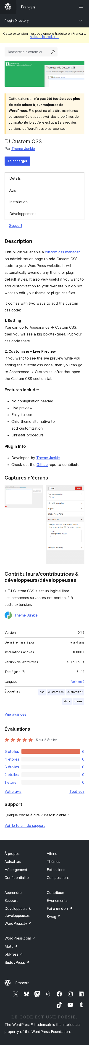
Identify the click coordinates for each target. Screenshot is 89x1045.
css (42, 692)
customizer (75, 692)
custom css (56, 692)
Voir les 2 (77, 681)
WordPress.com (20, 938)
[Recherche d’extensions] (53, 51)
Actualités (13, 861)
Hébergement (16, 869)
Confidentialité (17, 877)
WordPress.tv (18, 923)
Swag (54, 916)
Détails (15, 178)
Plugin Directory (17, 20)
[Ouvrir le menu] (81, 7)
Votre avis (13, 791)
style (67, 701)
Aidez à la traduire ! (44, 37)
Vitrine (52, 853)
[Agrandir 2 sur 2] (78, 491)
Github (42, 464)
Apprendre (13, 892)
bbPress (14, 954)
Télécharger (17, 161)
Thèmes (53, 861)
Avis (12, 190)
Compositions (58, 877)
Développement (22, 213)
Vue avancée (15, 714)
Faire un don (59, 908)
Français (22, 983)
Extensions (56, 869)
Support (15, 225)
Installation (18, 202)
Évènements (57, 900)
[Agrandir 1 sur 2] (36, 491)
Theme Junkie (23, 148)
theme (78, 701)
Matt (11, 946)
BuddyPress (17, 962)
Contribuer (55, 892)
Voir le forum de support (25, 825)
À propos (12, 853)
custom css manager (62, 252)
